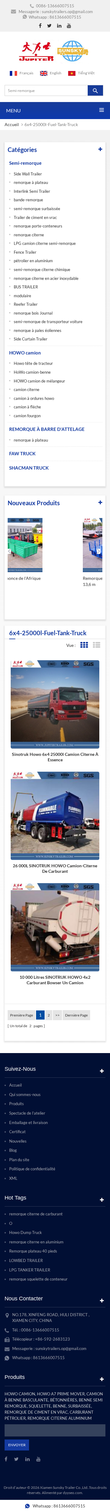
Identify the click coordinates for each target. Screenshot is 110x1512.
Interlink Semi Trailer (32, 191)
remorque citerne (29, 234)
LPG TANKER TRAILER (29, 1269)
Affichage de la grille (84, 645)
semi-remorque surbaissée (37, 208)
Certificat (17, 1131)
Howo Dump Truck (25, 1232)
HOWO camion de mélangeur (39, 381)
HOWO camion (25, 352)
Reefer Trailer (26, 304)
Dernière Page (76, 1015)
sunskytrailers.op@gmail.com (67, 11)
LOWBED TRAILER (26, 1260)
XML (13, 1178)
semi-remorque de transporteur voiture (48, 321)
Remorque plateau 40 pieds (33, 1251)
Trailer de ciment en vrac (35, 217)
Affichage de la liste (96, 645)
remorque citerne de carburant (36, 1213)
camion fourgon (27, 415)
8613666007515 (65, 17)
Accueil (12, 124)
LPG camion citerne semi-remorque (45, 243)
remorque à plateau (31, 182)
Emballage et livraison (28, 1122)
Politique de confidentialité (32, 1168)
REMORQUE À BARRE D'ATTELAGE (47, 429)
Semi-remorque (25, 163)
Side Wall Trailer (28, 173)
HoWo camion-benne (32, 372)
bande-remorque (28, 199)
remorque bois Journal (33, 313)
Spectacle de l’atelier (27, 1113)
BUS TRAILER (26, 286)
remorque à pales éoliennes (37, 330)
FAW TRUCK (22, 453)
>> (57, 1015)
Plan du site (19, 1159)
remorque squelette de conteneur (38, 1279)
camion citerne (26, 389)
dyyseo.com (72, 1492)
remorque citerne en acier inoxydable (46, 278)
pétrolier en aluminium (33, 260)
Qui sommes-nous (25, 1094)
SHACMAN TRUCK (29, 468)
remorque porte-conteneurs (38, 226)
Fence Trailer (25, 252)
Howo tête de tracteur (33, 363)
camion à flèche (27, 406)
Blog (13, 1150)
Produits (16, 1103)
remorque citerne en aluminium (36, 1241)
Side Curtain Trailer (30, 339)
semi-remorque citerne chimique (42, 269)
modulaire (22, 295)
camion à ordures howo (34, 398)
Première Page (21, 1015)
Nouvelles (18, 1141)
